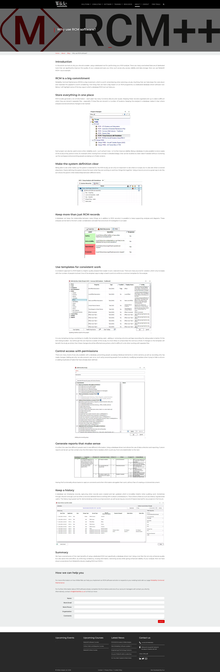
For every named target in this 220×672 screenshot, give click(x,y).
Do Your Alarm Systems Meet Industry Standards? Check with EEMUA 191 (124, 658)
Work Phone (67, 607)
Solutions (85, 4)
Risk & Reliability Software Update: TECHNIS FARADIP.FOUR (124, 646)
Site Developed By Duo (158, 670)
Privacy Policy (108, 670)
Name (69, 598)
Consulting (96, 4)
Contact (146, 4)
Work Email (68, 603)
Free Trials (156, 4)
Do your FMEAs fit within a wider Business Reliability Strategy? (124, 654)
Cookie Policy (118, 670)
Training (117, 4)
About (137, 4)
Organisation (67, 611)
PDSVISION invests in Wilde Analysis (121, 642)
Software (108, 4)
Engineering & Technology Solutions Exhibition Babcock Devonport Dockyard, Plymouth (124, 650)
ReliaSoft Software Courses (91, 642)
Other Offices (143, 653)
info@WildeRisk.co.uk (77, 591)
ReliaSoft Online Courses (90, 650)
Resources (128, 4)
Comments (68, 616)
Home (57, 53)
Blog (68, 53)
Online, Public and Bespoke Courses (93, 646)
